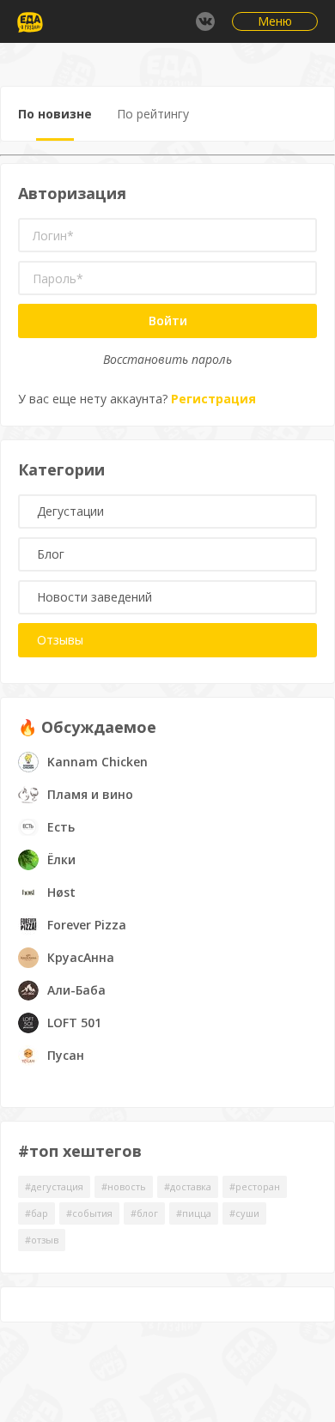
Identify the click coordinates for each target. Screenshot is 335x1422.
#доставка (187, 1186)
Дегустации (70, 511)
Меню (275, 21)
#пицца (193, 1213)
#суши (244, 1213)
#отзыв (41, 1239)
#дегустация (54, 1186)
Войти (168, 320)
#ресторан (254, 1186)
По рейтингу (153, 114)
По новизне (55, 114)
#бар (36, 1213)
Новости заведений (94, 597)
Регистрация (213, 398)
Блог (50, 554)
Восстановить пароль (167, 359)
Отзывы (60, 640)
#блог (144, 1213)
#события (89, 1213)
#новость (123, 1186)
